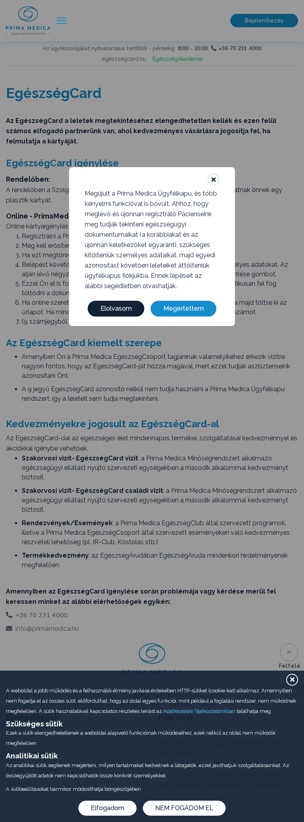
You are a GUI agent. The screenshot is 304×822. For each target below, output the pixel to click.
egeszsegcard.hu (124, 59)
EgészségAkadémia (177, 59)
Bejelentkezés (264, 20)
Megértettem (183, 308)
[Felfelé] (289, 652)
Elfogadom (107, 808)
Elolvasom (116, 308)
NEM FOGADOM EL (184, 808)
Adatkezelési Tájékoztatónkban (199, 711)
